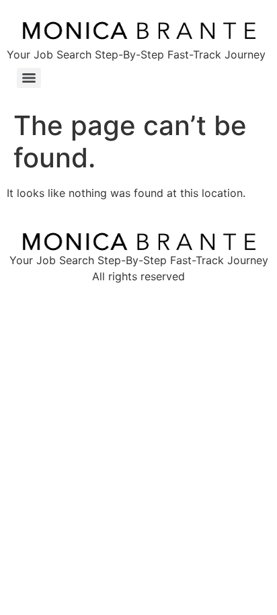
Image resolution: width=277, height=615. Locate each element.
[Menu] (29, 78)
